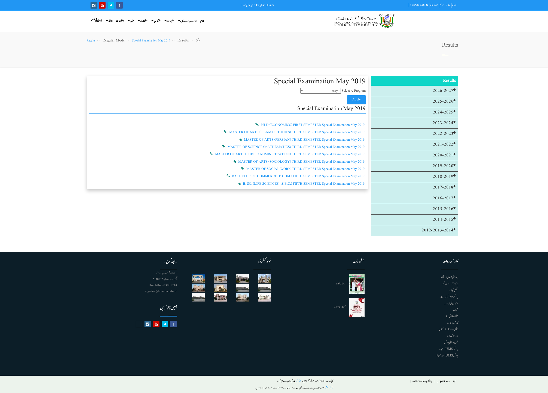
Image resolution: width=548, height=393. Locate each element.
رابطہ (454, 381)
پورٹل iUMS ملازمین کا (447, 355)
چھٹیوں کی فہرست (451, 303)
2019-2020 (443, 166)
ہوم (202, 21)
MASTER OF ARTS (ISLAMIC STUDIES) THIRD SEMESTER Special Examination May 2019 (297, 132)
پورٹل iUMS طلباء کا (448, 349)
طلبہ (132, 21)
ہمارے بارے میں (188, 21)
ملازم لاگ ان (452, 336)
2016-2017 (443, 198)
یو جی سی (448, 5)
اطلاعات (120, 21)
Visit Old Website (419, 5)
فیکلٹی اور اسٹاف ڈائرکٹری (448, 329)
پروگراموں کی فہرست (449, 296)
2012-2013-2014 (437, 230)
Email (139, 324)
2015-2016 (443, 209)
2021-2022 (443, 144)
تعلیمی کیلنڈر (453, 290)
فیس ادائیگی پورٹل (451, 342)
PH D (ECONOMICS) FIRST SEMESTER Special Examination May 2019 (313, 125)
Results (183, 40)
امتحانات (143, 21)
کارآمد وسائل (452, 323)
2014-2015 (443, 220)
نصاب (455, 310)
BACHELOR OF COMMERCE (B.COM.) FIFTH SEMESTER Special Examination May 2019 (298, 176)
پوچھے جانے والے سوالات (422, 381)
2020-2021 (443, 155)
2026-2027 (443, 91)
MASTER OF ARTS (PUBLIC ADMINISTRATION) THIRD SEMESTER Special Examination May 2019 (290, 154)
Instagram (94, 5)
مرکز (198, 40)
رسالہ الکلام (340, 283)
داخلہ (110, 21)
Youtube (102, 5)
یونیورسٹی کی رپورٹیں (450, 283)
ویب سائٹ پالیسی (443, 381)
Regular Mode (114, 40)
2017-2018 (443, 187)
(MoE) (328, 387)
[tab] (414, 91)
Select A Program (354, 90)
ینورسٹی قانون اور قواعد (449, 277)
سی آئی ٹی (298, 381)
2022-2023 (443, 134)
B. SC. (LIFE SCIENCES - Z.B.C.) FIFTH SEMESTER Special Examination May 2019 (304, 183)
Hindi (270, 5)
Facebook (119, 5)
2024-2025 (443, 112)
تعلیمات (170, 21)
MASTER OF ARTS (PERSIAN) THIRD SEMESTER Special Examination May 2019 (304, 139)
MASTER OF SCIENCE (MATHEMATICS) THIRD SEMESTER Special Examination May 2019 (296, 147)
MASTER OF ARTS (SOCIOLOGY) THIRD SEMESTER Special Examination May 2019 (301, 161)
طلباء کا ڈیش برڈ (452, 316)
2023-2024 (443, 123)
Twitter (111, 5)
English (260, 5)
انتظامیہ (157, 21)
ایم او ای (454, 5)
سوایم (442, 5)
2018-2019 (443, 177)
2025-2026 (443, 102)
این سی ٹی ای (434, 5)
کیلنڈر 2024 (339, 307)
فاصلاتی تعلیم (96, 21)
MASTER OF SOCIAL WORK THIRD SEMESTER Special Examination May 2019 (305, 169)
